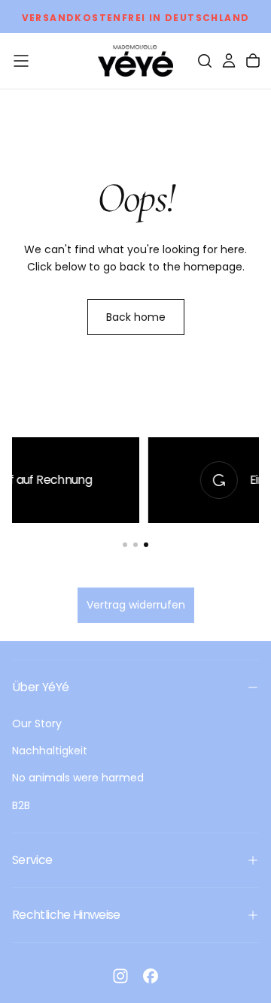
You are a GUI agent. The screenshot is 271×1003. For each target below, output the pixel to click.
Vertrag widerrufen (136, 604)
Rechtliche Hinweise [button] (66, 914)
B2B (21, 805)
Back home (136, 317)
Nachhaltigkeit (49, 750)
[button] (21, 61)
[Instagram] (120, 976)
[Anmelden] (229, 61)
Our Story (37, 723)
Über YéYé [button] (40, 687)
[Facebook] (151, 976)
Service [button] (32, 860)
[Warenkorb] (253, 61)
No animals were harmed (78, 777)
